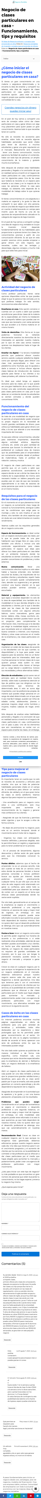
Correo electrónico (10, 1233)
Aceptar (20, 757)
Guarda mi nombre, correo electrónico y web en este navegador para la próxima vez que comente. (19, 1246)
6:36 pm (33, 1378)
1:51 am (35, 1421)
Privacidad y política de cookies (20, 751)
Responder (7, 1340)
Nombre (5, 1223)
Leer (20, 761)
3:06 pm (35, 1446)
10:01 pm (33, 1351)
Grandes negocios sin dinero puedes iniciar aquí (20, 109)
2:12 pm (35, 1275)
